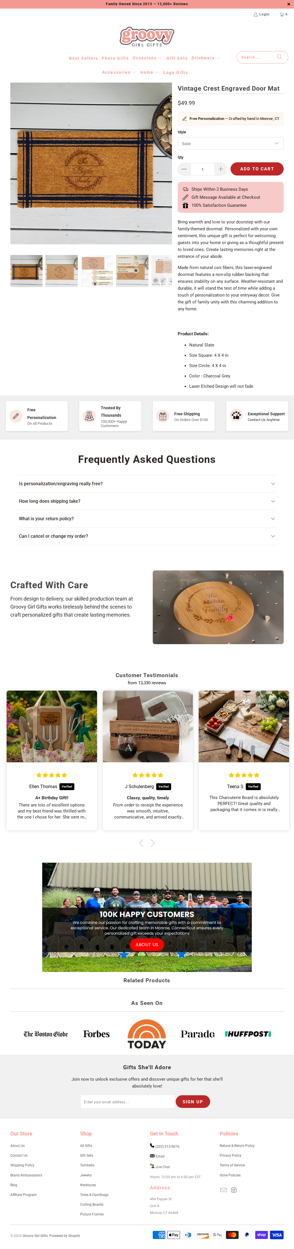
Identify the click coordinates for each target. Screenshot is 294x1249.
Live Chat (163, 1167)
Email (160, 1156)
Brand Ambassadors (26, 1175)
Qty (180, 157)
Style (182, 132)
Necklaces (88, 1185)
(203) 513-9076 (167, 1147)
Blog (13, 1185)
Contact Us (19, 1155)
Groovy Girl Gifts (35, 1236)
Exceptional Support (266, 414)
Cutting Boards (91, 1205)
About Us (17, 1146)
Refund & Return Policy (237, 1146)
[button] (148, 58)
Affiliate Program (23, 1195)
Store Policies (230, 1175)
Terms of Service (232, 1165)
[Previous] (14, 164)
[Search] (279, 57)
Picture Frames (92, 1214)
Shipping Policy (22, 1165)
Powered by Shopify (64, 1236)
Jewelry (86, 1175)
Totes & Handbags (94, 1195)
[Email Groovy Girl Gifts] (224, 1190)
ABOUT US (147, 944)
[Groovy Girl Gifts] (147, 37)
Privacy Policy (230, 1155)
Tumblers (87, 1165)
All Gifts (86, 1146)
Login (264, 14)
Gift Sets (86, 1155)
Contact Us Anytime (264, 420)
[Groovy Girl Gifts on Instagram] (234, 1190)
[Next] (167, 164)
